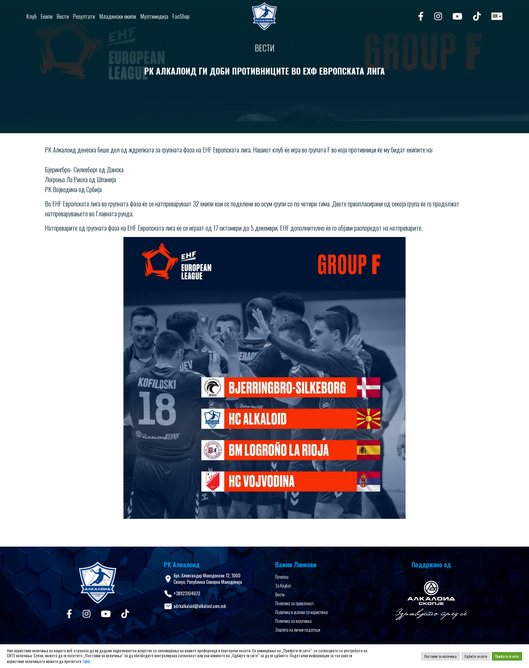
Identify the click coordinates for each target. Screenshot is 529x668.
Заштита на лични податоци (297, 630)
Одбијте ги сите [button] (476, 656)
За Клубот (283, 586)
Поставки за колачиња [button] (440, 656)
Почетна (281, 577)
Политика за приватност (294, 603)
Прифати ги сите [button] (507, 656)
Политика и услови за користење (301, 612)
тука (86, 661)
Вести (280, 594)
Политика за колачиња (293, 621)
